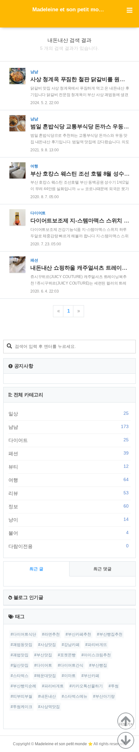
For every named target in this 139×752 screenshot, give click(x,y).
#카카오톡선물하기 (86, 686)
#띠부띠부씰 (21, 696)
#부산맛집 (43, 655)
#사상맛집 (47, 644)
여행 (68, 480)
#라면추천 (51, 634)
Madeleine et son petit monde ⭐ (69, 9)
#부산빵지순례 (23, 686)
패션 (68, 453)
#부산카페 (90, 675)
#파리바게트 (53, 686)
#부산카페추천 (78, 634)
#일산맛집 (19, 665)
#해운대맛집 (45, 675)
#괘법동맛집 (21, 644)
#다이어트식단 (23, 634)
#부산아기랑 (104, 696)
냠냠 (68, 427)
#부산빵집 (98, 665)
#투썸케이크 (21, 706)
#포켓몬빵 (67, 655)
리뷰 (68, 493)
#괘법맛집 (19, 655)
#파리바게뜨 (96, 644)
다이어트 (68, 440)
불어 (68, 533)
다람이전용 (68, 546)
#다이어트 (43, 665)
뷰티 (68, 466)
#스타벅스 (19, 675)
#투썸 (114, 686)
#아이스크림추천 (96, 655)
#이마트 (69, 675)
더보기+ (126, 724)
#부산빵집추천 (110, 634)
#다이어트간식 (70, 665)
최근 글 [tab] (36, 568)
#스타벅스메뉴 (74, 696)
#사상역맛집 (49, 706)
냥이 (68, 519)
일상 (68, 413)
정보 (68, 506)
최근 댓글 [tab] (102, 568)
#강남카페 (71, 644)
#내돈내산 (47, 696)
